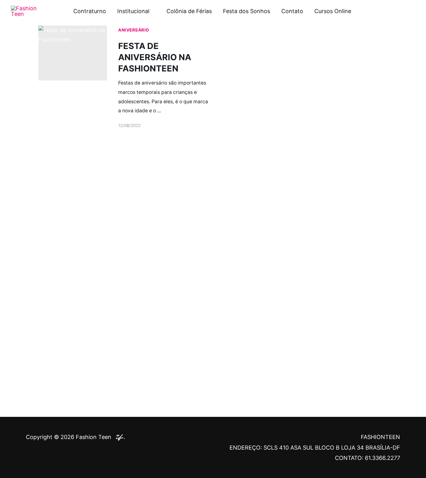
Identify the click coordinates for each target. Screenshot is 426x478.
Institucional (133, 11)
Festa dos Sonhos (246, 11)
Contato (292, 11)
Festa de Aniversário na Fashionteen (154, 57)
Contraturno (89, 11)
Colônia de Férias (189, 11)
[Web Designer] (119, 437)
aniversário (133, 29)
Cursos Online (332, 11)
